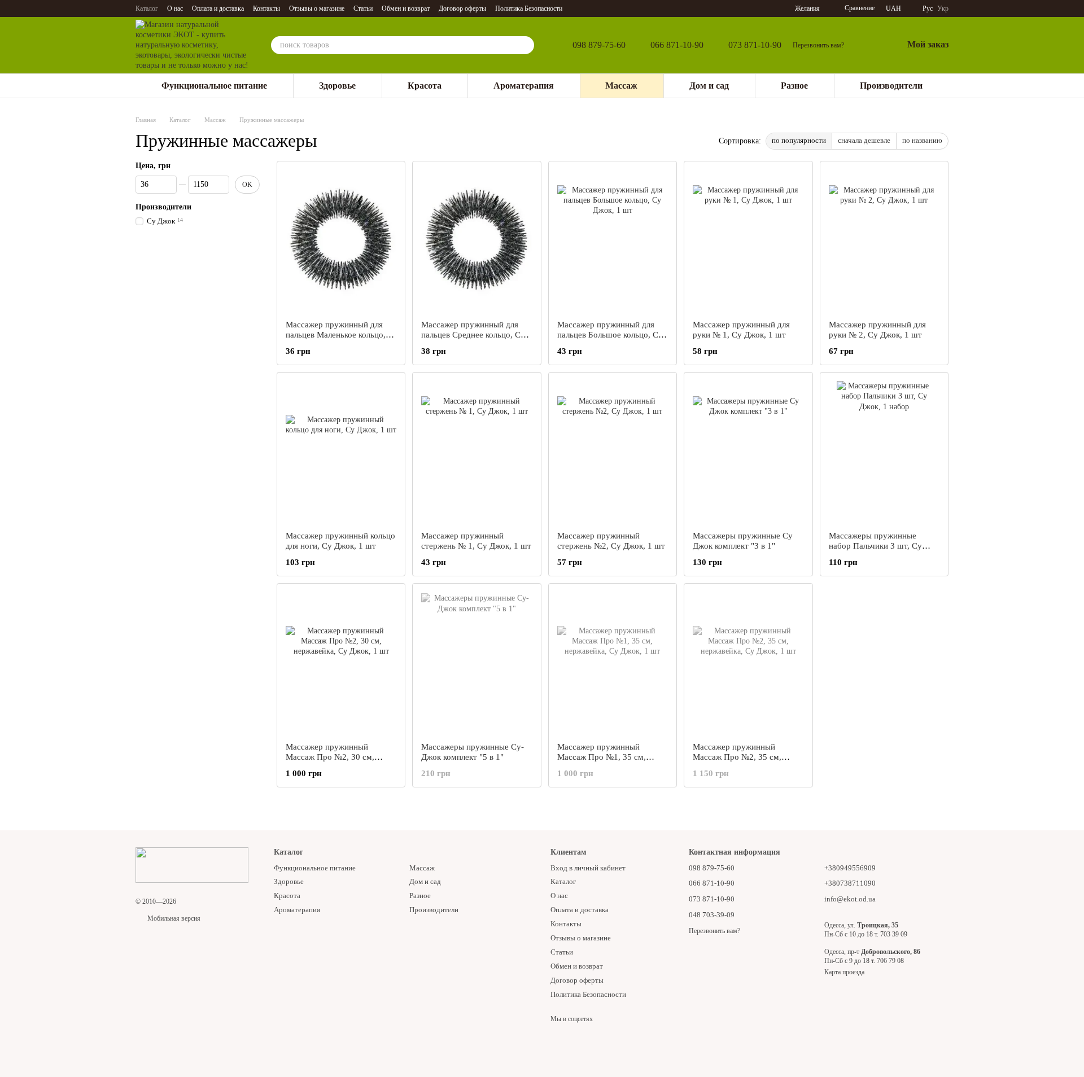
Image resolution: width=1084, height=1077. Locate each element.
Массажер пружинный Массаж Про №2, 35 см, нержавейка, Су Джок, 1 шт (743, 757)
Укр (942, 8)
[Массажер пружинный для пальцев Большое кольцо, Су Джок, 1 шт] (612, 240)
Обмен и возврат (406, 8)
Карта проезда (844, 972)
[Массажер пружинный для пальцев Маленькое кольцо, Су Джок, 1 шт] (341, 240)
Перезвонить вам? (818, 45)
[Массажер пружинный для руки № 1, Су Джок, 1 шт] (748, 240)
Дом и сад (709, 85)
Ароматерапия (523, 85)
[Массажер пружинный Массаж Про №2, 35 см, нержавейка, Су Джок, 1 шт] (748, 662)
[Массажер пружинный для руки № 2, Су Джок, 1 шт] (884, 240)
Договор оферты (462, 8)
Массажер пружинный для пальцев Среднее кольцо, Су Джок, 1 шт (473, 334)
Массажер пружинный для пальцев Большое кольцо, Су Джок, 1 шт (610, 334)
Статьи (363, 8)
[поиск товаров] (525, 45)
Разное (794, 85)
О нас (175, 8)
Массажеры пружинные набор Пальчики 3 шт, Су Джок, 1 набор (875, 546)
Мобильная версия (173, 918)
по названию (922, 140)
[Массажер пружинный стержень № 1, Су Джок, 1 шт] (476, 451)
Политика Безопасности (528, 8)
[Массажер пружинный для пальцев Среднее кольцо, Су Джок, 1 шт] (476, 240)
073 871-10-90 (754, 45)
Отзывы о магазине (316, 8)
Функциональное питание (214, 85)
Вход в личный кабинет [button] (588, 868)
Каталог (147, 8)
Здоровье (337, 85)
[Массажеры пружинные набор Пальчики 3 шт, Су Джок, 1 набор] (884, 451)
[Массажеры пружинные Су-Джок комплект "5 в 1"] (476, 662)
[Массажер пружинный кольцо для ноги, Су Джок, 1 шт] (341, 451)
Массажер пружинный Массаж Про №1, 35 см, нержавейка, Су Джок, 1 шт (608, 757)
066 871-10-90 (676, 45)
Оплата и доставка (218, 8)
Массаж (621, 85)
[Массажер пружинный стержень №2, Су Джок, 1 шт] (612, 451)
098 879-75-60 (599, 45)
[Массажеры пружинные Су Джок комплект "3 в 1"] (748, 451)
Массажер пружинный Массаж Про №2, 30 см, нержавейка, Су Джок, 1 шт (336, 757)
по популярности (799, 140)
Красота (425, 85)
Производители (891, 85)
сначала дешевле (864, 140)
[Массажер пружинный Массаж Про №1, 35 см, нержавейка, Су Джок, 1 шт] (612, 662)
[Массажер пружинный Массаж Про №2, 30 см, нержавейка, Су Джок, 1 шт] (341, 662)
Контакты (266, 8)
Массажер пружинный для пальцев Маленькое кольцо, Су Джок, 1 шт (336, 334)
